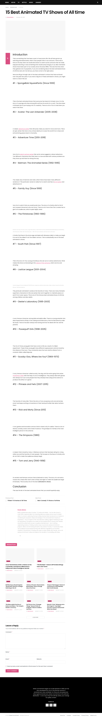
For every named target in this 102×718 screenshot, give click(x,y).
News (7, 2)
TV (18, 2)
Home (7, 7)
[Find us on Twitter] (97, 2)
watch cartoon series (26, 154)
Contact (69, 715)
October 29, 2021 (20, 17)
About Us (62, 715)
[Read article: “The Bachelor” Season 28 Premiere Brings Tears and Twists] (51, 555)
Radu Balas (10, 17)
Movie (13, 2)
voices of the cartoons (43, 263)
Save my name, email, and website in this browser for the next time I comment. (30, 666)
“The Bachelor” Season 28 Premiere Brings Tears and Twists (50, 565)
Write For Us (93, 715)
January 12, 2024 (59, 611)
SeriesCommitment (14, 715)
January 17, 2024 (39, 590)
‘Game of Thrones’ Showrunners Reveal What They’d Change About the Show (35, 586)
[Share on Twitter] (8, 59)
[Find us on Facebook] (94, 2)
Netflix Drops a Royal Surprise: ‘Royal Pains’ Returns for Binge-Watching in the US (14, 586)
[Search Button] (91, 2)
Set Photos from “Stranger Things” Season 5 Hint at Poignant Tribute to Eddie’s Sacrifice (34, 607)
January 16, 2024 (59, 590)
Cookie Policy (76, 715)
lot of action (58, 182)
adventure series (23, 129)
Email (8, 659)
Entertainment (13, 7)
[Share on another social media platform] (8, 62)
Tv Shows (21, 7)
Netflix (24, 2)
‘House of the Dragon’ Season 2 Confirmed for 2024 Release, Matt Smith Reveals (56, 586)
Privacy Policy (85, 715)
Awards (38, 2)
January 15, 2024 (18, 609)
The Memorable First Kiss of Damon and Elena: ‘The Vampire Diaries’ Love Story (14, 606)
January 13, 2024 (39, 611)
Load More (35, 617)
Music (31, 2)
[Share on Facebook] (8, 55)
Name (8, 652)
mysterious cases (18, 376)
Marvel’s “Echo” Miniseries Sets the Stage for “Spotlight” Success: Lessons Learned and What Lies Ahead (55, 607)
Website (39, 659)
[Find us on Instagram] (100, 2)
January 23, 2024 (18, 570)
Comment (9, 632)
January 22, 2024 (18, 590)
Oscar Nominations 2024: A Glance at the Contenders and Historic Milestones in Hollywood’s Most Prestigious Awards (19, 566)
